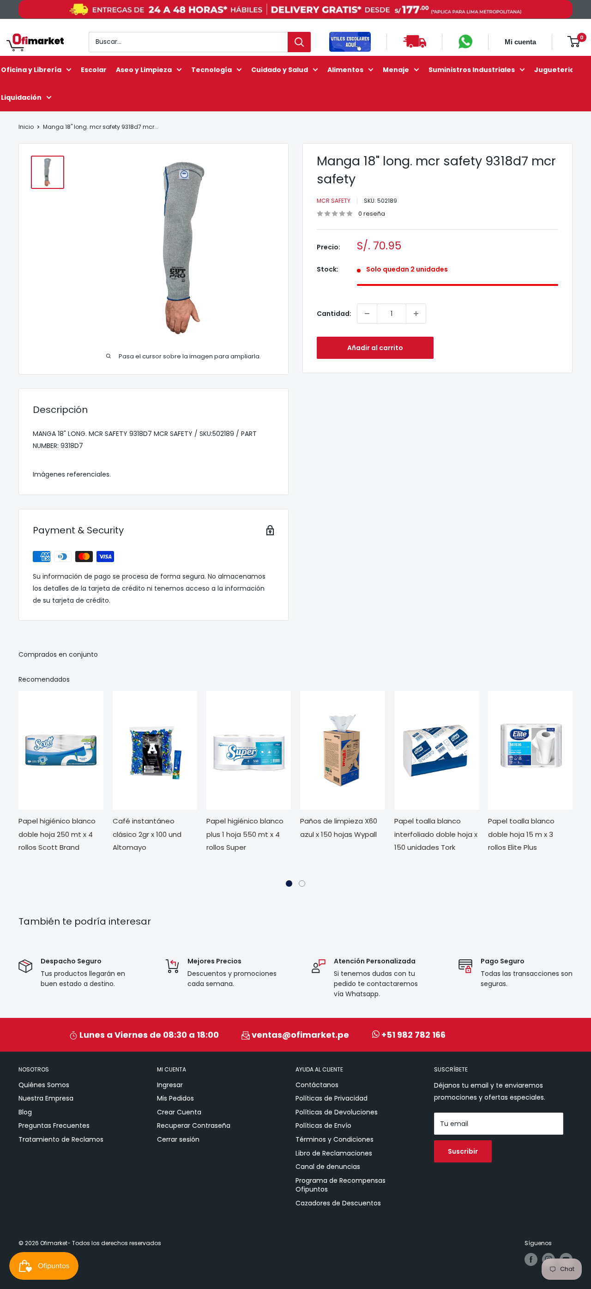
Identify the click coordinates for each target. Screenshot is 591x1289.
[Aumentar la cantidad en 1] (416, 313)
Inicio (26, 127)
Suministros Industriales (471, 69)
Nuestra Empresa (45, 1098)
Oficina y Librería (31, 69)
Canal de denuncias (328, 1166)
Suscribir (463, 1151)
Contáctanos (317, 1084)
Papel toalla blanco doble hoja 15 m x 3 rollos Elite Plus (431, 834)
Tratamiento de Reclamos (60, 1139)
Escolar (94, 69)
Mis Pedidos (175, 1098)
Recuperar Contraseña (193, 1125)
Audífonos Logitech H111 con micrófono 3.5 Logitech (533, 834)
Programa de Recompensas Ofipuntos (341, 1185)
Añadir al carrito (375, 347)
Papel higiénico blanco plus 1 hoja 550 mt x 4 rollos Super (155, 834)
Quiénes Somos (43, 1084)
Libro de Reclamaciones (334, 1153)
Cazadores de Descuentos (338, 1203)
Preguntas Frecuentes (54, 1125)
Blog (25, 1112)
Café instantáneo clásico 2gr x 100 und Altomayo (57, 834)
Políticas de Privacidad (332, 1098)
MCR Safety (333, 201)
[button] (289, 883)
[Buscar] (299, 41)
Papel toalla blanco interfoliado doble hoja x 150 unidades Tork (346, 834)
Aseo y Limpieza (144, 69)
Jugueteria (554, 69)
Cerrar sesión (178, 1139)
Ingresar (170, 1084)
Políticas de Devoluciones (337, 1112)
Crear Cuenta (179, 1112)
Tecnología (211, 69)
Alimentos (345, 69)
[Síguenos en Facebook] (531, 1259)
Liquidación (21, 97)
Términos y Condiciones (335, 1139)
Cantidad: (334, 313)
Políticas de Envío (323, 1125)
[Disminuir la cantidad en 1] (367, 313)
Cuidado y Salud (279, 69)
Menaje (396, 69)
